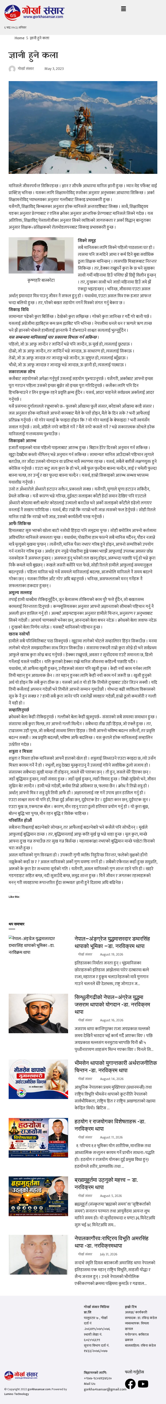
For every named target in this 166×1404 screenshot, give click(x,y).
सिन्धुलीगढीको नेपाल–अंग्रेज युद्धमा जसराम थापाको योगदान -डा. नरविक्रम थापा (112, 1004)
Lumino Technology (16, 1393)
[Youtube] (143, 1384)
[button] (123, 9)
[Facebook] (130, 1384)
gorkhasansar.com (39, 1389)
